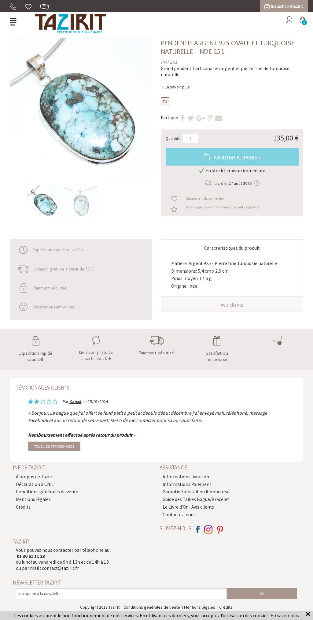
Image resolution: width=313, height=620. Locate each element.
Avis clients (232, 305)
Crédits (23, 507)
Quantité (173, 138)
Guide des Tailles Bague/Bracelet (196, 499)
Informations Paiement (187, 484)
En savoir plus (177, 87)
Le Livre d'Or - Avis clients (188, 507)
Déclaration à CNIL (35, 484)
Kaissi (75, 401)
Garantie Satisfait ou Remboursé (196, 492)
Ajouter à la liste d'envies (205, 198)
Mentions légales (33, 499)
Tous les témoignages (54, 446)
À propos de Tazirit (35, 477)
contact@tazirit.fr (60, 568)
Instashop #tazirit (287, 6)
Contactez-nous (179, 514)
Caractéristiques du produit (232, 248)
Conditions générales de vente (47, 492)
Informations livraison (186, 477)
